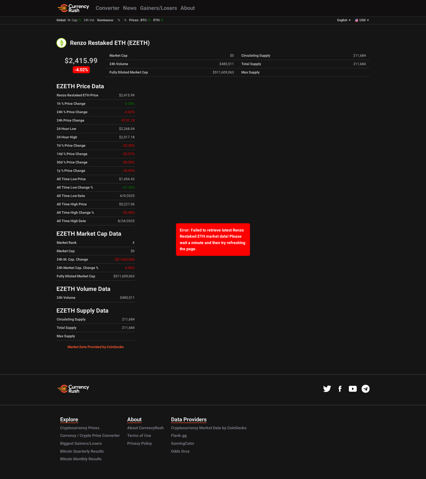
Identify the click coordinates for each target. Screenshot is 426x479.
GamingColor (182, 443)
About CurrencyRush (145, 428)
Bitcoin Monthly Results (81, 459)
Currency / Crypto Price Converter (90, 435)
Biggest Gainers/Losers (81, 443)
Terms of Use (139, 435)
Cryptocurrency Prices (79, 428)
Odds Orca (180, 451)
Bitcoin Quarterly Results (82, 451)
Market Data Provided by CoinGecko (96, 347)
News (130, 8)
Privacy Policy (139, 443)
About (187, 8)
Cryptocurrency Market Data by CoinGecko (209, 428)
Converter (108, 8)
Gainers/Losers (158, 8)
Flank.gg (179, 435)
